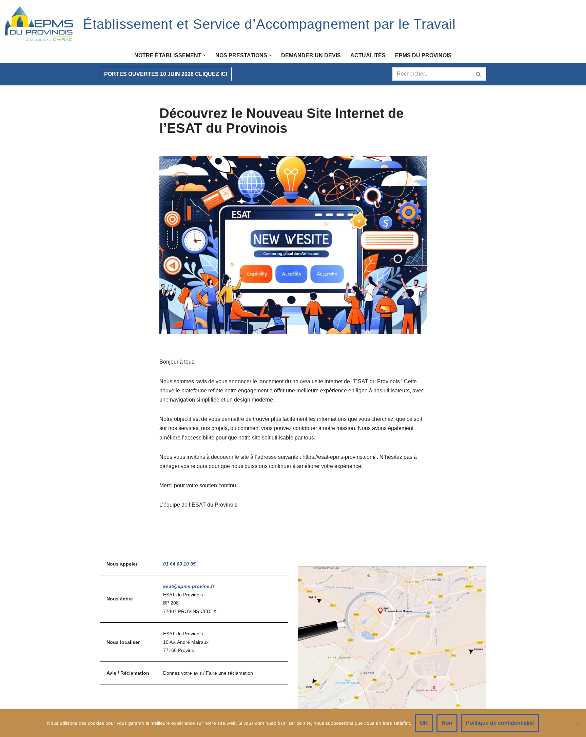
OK (424, 723)
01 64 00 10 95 (179, 564)
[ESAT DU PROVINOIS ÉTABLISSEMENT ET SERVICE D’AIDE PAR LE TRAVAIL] (39, 24)
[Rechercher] (478, 74)
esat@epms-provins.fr (188, 586)
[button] (204, 55)
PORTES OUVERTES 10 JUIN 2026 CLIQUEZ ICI (165, 74)
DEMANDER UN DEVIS (311, 55)
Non (447, 723)
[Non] (577, 723)
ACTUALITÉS (368, 55)
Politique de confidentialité (500, 723)
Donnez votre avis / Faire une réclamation (208, 673)
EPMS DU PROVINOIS (423, 55)
